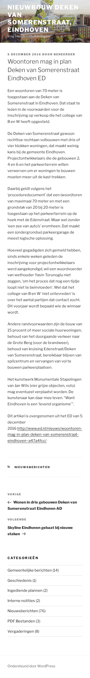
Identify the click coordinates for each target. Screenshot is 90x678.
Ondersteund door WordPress (31, 666)
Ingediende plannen (25, 590)
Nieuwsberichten (32, 467)
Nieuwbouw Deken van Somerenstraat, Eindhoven (43, 18)
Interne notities (21, 600)
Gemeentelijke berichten (30, 570)
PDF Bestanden (21, 621)
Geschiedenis (20, 580)
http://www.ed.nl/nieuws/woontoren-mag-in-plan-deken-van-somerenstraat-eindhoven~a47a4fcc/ (45, 434)
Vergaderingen (21, 631)
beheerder (64, 54)
